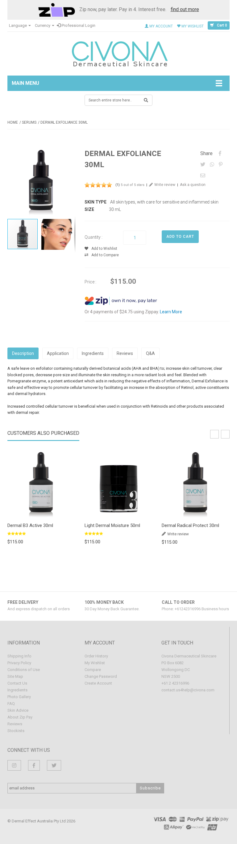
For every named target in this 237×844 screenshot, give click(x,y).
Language (18, 25)
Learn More (171, 311)
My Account (160, 26)
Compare (93, 669)
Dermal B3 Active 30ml (30, 525)
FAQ (11, 703)
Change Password (101, 676)
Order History (96, 656)
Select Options (118, 483)
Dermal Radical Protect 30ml (190, 525)
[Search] (146, 100)
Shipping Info (19, 656)
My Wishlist (192, 26)
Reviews (125, 353)
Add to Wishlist (104, 248)
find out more (185, 9)
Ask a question (193, 185)
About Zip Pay (19, 717)
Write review (164, 185)
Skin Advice (17, 710)
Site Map (15, 676)
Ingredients (93, 353)
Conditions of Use (23, 669)
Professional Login (78, 25)
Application (58, 353)
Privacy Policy (19, 663)
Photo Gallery (19, 696)
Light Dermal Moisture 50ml (112, 525)
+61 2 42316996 (175, 683)
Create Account (98, 683)
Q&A (150, 353)
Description (23, 353)
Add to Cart (41, 483)
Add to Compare (105, 255)
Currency (43, 25)
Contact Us (17, 683)
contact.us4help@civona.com (187, 690)
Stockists (15, 730)
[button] (70, 154)
